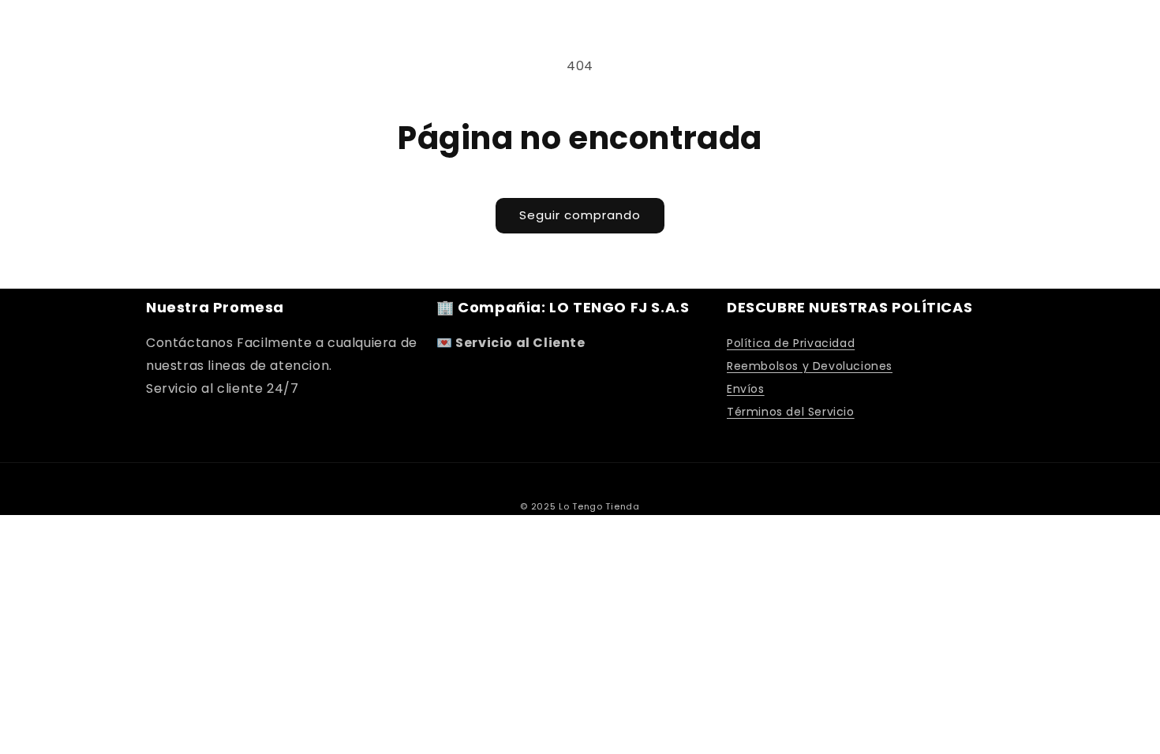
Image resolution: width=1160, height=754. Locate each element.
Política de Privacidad (791, 343)
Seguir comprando (580, 215)
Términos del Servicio (791, 412)
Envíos (746, 389)
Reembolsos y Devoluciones (809, 366)
